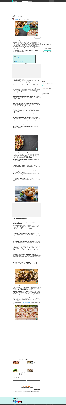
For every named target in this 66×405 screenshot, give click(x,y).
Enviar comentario (37, 389)
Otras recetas (50, 51)
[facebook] (14, 402)
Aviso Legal (25, 404)
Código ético (51, 404)
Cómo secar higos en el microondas (20, 59)
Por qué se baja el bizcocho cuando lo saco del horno (48, 84)
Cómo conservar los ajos (37, 370)
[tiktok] (21, 402)
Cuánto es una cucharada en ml (47, 87)
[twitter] (15, 402)
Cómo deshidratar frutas (26, 53)
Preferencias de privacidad (36, 404)
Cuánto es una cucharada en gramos (47, 85)
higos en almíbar (23, 184)
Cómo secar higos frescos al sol (19, 60)
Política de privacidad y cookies (30, 404)
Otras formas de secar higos (19, 61)
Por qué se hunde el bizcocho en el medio (48, 94)
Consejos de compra (47, 46)
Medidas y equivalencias (48, 49)
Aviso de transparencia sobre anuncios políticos (45, 404)
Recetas (13, 14)
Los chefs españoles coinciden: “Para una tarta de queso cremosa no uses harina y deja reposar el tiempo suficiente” (37, 364)
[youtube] (18, 402)
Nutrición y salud (45, 51)
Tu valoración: (22, 387)
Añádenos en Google (38, 37)
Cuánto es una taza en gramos (47, 88)
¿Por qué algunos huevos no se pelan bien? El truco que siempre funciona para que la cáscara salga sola (22, 364)
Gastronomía (15, 14)
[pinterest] (20, 402)
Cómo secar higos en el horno (19, 57)
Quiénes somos (21, 404)
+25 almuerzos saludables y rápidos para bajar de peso (48, 92)
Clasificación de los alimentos (46, 93)
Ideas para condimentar (48, 48)
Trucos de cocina (19, 14)
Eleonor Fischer (16, 19)
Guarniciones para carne (46, 89)
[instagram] (17, 402)
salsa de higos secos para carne (26, 302)
